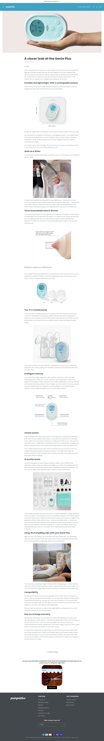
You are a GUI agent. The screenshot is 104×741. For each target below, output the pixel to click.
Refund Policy (70, 702)
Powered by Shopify (39, 737)
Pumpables (32, 737)
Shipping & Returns (43, 708)
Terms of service (66, 737)
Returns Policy (70, 705)
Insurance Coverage (44, 713)
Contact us (41, 699)
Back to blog (53, 652)
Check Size (52, 687)
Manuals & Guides (43, 702)
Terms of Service (71, 699)
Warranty (41, 710)
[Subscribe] (64, 724)
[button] (3, 7)
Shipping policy (74, 737)
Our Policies (41, 716)
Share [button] (27, 66)
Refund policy (49, 737)
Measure (40, 705)
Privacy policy (57, 737)
